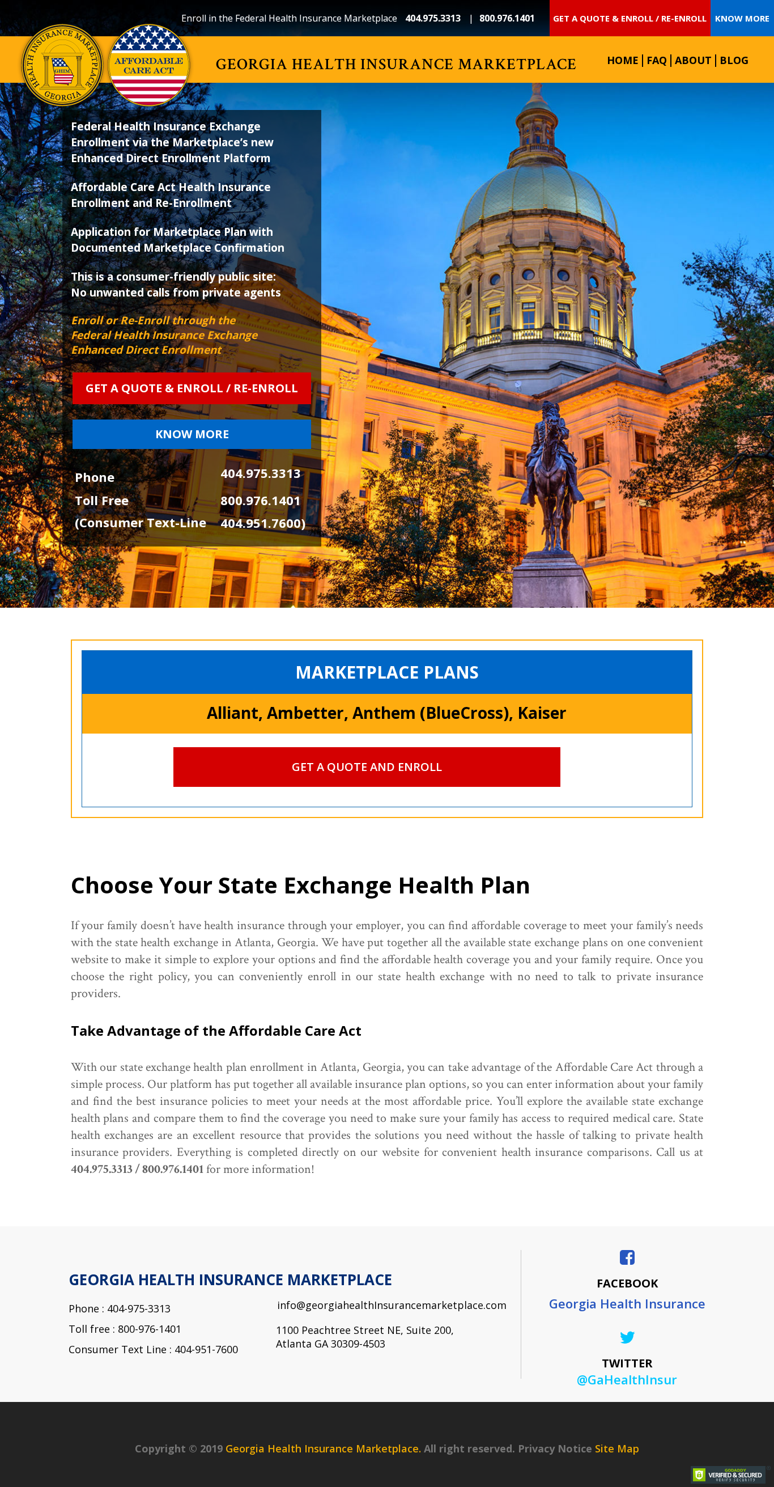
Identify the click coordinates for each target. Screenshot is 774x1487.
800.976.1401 (507, 18)
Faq (657, 60)
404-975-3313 (139, 1308)
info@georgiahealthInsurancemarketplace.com (383, 1305)
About (693, 60)
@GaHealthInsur (627, 1379)
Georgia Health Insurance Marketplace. (323, 1448)
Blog (734, 60)
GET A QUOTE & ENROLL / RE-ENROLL (630, 18)
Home (623, 60)
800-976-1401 (149, 1329)
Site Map (617, 1448)
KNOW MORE (742, 18)
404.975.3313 (434, 18)
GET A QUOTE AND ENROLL (367, 766)
